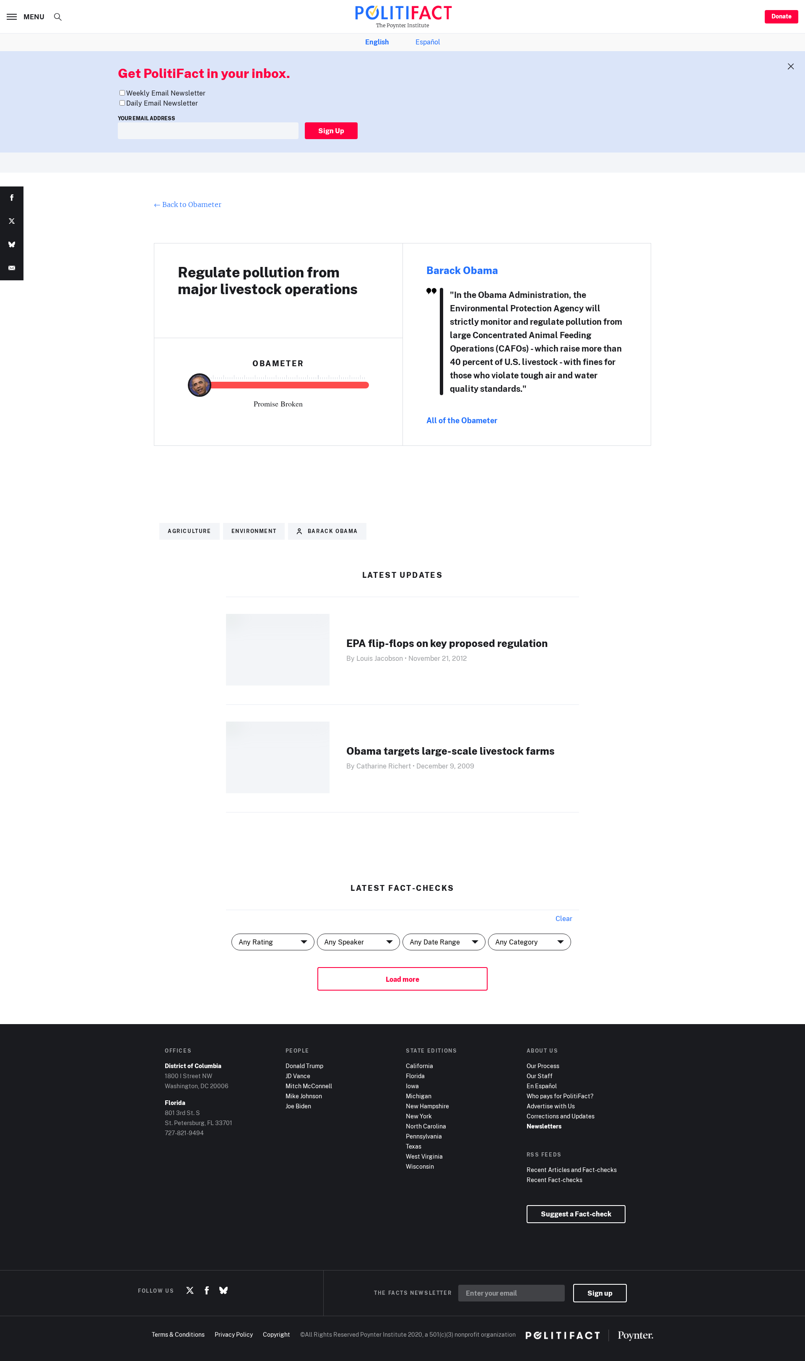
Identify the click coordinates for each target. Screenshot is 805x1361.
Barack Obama (462, 270)
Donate (781, 16)
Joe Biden (298, 1106)
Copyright (276, 1334)
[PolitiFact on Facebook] (207, 1290)
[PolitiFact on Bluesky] (223, 1290)
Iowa (412, 1085)
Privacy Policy (234, 1334)
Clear (564, 918)
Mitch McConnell (309, 1085)
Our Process (543, 1065)
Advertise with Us (551, 1106)
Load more (402, 979)
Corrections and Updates (561, 1116)
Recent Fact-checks (554, 1179)
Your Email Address (146, 118)
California (419, 1065)
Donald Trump (304, 1065)
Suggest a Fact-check (576, 1214)
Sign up (600, 1293)
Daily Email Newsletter (162, 103)
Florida (415, 1075)
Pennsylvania (424, 1136)
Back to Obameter (187, 204)
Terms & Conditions (178, 1334)
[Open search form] (58, 17)
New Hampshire (427, 1106)
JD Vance (298, 1075)
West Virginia (424, 1156)
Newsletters (544, 1126)
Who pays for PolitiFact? (560, 1096)
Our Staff (540, 1075)
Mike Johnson (304, 1096)
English (377, 42)
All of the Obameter (461, 420)
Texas (413, 1146)
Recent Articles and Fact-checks (572, 1169)
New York (419, 1116)
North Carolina (426, 1126)
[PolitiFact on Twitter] (190, 1290)
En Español (542, 1085)
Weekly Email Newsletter (165, 93)
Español (427, 42)
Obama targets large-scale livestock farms (450, 751)
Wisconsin (420, 1166)
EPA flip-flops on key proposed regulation (447, 643)
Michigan (418, 1096)
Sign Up (331, 131)
